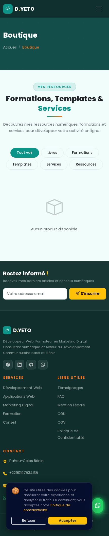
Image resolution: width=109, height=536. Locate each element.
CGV (62, 422)
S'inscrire (90, 293)
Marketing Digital (18, 405)
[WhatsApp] (43, 364)
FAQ (61, 396)
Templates (22, 164)
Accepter (67, 520)
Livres (52, 152)
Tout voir (25, 152)
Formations (82, 152)
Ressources (86, 164)
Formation (12, 413)
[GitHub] (31, 364)
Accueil (9, 47)
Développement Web (22, 387)
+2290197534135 (23, 472)
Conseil (9, 422)
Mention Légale (71, 405)
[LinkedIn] (19, 364)
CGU (61, 413)
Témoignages (70, 387)
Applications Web (19, 396)
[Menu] (99, 9)
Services (53, 164)
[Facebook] (8, 364)
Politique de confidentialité (47, 508)
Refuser (28, 520)
